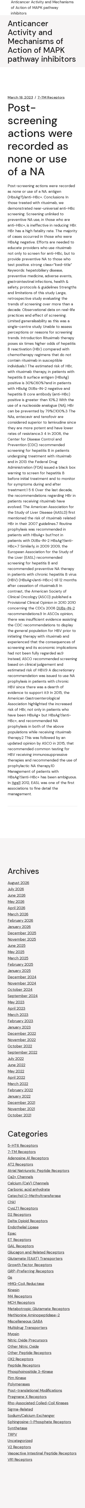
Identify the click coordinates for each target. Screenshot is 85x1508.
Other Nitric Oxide (23, 1346)
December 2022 (22, 1033)
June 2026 (17, 895)
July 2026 (16, 889)
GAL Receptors (21, 1246)
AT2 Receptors (20, 1164)
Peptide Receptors (24, 1365)
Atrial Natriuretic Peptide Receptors (38, 1170)
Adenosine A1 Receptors (28, 1158)
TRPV (12, 1434)
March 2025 (18, 958)
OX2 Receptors (20, 1359)
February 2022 (20, 1090)
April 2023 (16, 1008)
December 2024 (22, 977)
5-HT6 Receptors (23, 1145)
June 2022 (16, 1065)
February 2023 (20, 1021)
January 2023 (19, 1027)
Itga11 (16, 782)
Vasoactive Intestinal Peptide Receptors (42, 1453)
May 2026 (16, 901)
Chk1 (11, 1202)
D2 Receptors (19, 1214)
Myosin (13, 1333)
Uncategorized (20, 1440)
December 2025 (22, 933)
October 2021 (19, 1115)
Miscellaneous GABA (25, 1321)
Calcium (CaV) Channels (28, 1183)
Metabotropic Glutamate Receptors (39, 1308)
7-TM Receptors (51, 97)
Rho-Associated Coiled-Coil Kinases (38, 1403)
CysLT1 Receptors (23, 1208)
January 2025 (19, 970)
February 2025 (20, 964)
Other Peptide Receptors (29, 1352)
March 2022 (18, 1083)
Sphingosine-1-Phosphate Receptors (39, 1421)
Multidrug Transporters (27, 1327)
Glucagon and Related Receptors (36, 1252)
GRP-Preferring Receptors (31, 1271)
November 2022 (22, 1039)
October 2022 (20, 1046)
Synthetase (17, 1428)
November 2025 (22, 939)
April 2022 (16, 1077)
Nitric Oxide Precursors (28, 1340)
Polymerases (19, 1384)
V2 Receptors (19, 1447)
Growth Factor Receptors (30, 1264)
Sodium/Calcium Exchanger (31, 1415)
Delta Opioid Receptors (28, 1220)
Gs (10, 1277)
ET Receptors (19, 1239)
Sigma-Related (20, 1409)
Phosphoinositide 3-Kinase (30, 1371)
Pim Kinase (17, 1377)
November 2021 (21, 1108)
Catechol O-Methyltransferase (34, 1195)
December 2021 (21, 1102)
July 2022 (16, 1058)
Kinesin (13, 1290)
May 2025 (16, 951)
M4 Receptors (20, 1296)
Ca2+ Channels (20, 1176)
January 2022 (19, 1096)
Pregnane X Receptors (27, 1396)
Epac (12, 1233)
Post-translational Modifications (35, 1390)
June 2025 (17, 945)
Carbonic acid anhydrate (29, 1189)
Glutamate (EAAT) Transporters (35, 1258)
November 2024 (22, 983)
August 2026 (18, 882)
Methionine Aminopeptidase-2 (34, 1315)
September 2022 (22, 1052)
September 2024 (23, 995)
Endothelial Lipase (23, 1227)
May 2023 (16, 1002)
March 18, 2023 (20, 97)
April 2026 (16, 907)
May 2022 (16, 1071)
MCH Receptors (21, 1302)
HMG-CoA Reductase (26, 1283)
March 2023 (18, 1014)
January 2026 (19, 926)
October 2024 (20, 989)
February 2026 (20, 920)
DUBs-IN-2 (65, 608)
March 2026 (18, 914)
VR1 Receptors (20, 1459)
